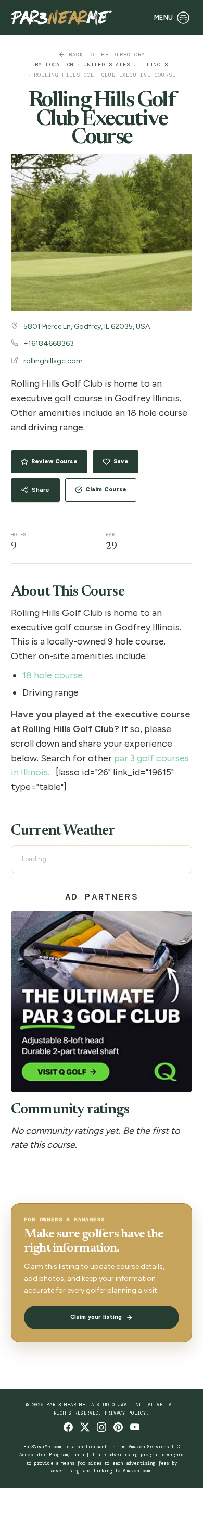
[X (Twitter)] (85, 1427)
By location (54, 64)
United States (107, 64)
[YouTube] (134, 1427)
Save (121, 461)
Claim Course (106, 489)
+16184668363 (48, 343)
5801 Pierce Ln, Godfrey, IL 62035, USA (86, 326)
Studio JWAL (113, 1405)
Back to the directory (107, 54)
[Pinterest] (118, 1427)
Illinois (153, 64)
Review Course (54, 461)
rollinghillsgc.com (53, 360)
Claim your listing (96, 1317)
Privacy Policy (125, 1413)
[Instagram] (101, 1427)
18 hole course (52, 675)
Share (41, 489)
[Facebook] (68, 1427)
